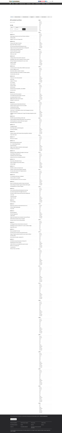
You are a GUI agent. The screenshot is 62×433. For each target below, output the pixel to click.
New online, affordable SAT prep (16, 160)
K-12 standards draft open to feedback (17, 176)
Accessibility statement (13, 424)
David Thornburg (13, 145)
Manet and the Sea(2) (14, 111)
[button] (51, 1)
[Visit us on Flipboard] (44, 1)
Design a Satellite (13, 62)
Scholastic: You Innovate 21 (15, 148)
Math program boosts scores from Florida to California (19, 36)
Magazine (32, 16)
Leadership (28, 3)
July (39, 29)
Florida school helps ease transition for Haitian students (20, 72)
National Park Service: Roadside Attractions (17, 157)
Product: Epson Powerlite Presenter (16, 49)
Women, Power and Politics (15, 248)
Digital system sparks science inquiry (16, 98)
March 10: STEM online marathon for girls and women (19, 183)
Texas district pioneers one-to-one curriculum (18, 179)
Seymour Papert (13, 85)
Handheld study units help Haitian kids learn (18, 104)
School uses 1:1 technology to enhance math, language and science (21, 110)
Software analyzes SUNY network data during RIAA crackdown (21, 133)
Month (17, 27)
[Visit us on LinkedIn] (45, 1)
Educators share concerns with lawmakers (17, 220)
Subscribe (47, 3)
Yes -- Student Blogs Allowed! (15, 144)
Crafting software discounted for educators (17, 57)
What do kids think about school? (16, 142)
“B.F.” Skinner (12, 82)
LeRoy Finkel (12, 215)
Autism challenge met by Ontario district (17, 162)
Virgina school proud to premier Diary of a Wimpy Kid (19, 47)
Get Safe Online (13, 235)
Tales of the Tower (13, 134)
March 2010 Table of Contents (15, 44)
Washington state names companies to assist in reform (19, 59)
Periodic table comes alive (14, 74)
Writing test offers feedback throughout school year (19, 152)
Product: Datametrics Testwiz (15, 50)
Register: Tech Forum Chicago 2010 (16, 39)
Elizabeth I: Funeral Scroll (14, 100)
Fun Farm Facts (13, 90)
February (40, 35)
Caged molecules (13, 197)
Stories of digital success (14, 69)
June (40, 40)
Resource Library (17, 16)
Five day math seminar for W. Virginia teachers (18, 170)
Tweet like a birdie (13, 196)
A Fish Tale (12, 194)
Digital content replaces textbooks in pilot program (19, 147)
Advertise (37, 16)
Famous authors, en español (15, 177)
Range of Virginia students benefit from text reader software (20, 234)
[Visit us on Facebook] (38, 1)
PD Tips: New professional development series (18, 46)
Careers (22, 424)
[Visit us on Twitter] (40, 1)
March (40, 24)
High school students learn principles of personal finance (20, 217)
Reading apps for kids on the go (15, 242)
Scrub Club (12, 208)
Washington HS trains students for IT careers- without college (20, 225)
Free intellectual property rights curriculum (17, 95)
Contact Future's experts (24, 422)
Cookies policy (43, 422)
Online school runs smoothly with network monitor (19, 244)
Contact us (12, 426)
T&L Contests (44, 16)
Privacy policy (33, 422)
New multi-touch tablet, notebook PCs (16, 237)
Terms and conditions (13, 422)
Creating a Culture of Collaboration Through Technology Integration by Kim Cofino (23, 114)
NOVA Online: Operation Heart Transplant (17, 218)
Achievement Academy (14, 172)
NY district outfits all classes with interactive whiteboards (20, 193)
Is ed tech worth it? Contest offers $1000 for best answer (20, 67)
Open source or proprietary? (15, 52)
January (40, 21)
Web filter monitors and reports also (16, 167)
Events (33, 3)
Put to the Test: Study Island (15, 108)
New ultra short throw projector (15, 94)
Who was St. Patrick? (13, 138)
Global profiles (12, 37)
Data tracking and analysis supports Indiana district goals (20, 184)
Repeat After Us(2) (13, 227)
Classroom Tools (22, 3)
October (40, 45)
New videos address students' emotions (17, 70)
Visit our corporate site (43, 416)
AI (48, 16)
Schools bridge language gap (15, 207)
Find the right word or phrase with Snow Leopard (18, 120)
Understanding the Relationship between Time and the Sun (20, 119)
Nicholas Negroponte (14, 214)
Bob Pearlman (12, 87)
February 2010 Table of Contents (16, 43)
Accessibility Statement (24, 426)
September (40, 43)
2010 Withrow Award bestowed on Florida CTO (18, 241)
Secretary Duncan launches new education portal (18, 232)
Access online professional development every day (19, 190)
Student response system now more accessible (18, 105)
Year (12, 27)
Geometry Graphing (13, 129)
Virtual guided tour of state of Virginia (16, 186)
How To (16, 3)
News (13, 3)
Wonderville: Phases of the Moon (16, 122)
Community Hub (25, 16)
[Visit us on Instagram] (41, 1)
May (40, 26)
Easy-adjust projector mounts (15, 97)
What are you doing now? (14, 245)
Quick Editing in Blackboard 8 (15, 154)
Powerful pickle (13, 64)
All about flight (12, 164)
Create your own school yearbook (16, 77)
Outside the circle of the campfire (16, 155)
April (40, 25)
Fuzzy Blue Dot (12, 247)
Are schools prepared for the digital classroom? (18, 191)
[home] (10, 4)
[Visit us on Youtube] (43, 1)
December (40, 47)
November (40, 46)
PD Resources (38, 3)
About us (42, 424)
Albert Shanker (12, 84)
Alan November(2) (13, 212)
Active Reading (12, 201)
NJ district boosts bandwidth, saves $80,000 (17, 88)
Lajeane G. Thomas (13, 80)
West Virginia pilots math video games (16, 127)
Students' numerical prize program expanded (18, 169)
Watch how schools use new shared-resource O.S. (18, 205)
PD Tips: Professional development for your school (19, 60)
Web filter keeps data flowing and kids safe (17, 117)
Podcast (43, 3)
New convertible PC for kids (15, 230)
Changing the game (13, 126)
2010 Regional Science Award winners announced (18, 224)
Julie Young (12, 79)
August (40, 30)
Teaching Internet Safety (14, 107)
